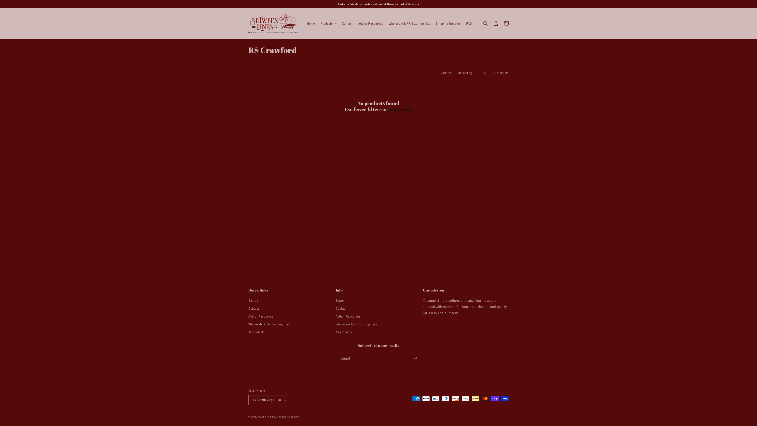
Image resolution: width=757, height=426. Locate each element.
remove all (400, 109)
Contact (253, 308)
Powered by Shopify (288, 416)
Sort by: (446, 73)
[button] (328, 24)
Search (253, 300)
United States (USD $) (267, 400)
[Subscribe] (415, 358)
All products (256, 332)
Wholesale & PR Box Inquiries (269, 324)
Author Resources (260, 316)
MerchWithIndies (267, 416)
